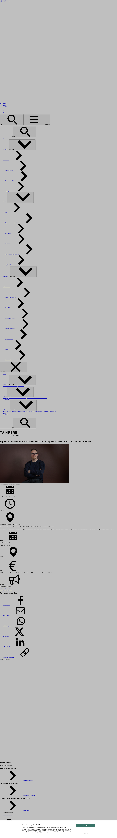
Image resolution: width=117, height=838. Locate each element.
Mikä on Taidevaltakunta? (11, 297)
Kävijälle (5, 201)
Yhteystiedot (8, 264)
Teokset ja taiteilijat (9, 180)
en (3, 110)
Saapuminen (8, 233)
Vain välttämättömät (85, 829)
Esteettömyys (8, 243)
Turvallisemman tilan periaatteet (12, 254)
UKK (6, 349)
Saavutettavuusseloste (7, 815)
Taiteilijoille (5, 106)
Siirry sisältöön (3, 0)
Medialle (4, 105)
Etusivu (4, 138)
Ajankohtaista (6, 265)
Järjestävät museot (9, 339)
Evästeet (4, 813)
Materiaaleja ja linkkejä (10, 328)
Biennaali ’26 (6, 149)
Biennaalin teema (9, 170)
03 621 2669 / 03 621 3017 (6, 590)
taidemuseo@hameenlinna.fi (6, 588)
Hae (1, 124)
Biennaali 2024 (8, 359)
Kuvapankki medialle (10, 318)
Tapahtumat (8, 191)
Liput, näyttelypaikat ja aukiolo (12, 222)
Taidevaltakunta (6, 276)
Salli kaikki (85, 825)
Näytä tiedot (85, 833)
